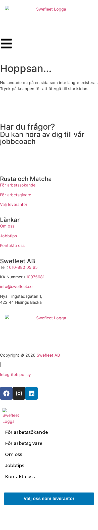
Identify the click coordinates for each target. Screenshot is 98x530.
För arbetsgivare (15, 194)
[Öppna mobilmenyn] (6, 43)
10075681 (35, 276)
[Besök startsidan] (49, 327)
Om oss (7, 226)
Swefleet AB (48, 355)
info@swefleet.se (16, 286)
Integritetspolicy (15, 374)
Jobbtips (8, 235)
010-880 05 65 (23, 267)
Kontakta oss (12, 245)
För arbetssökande (17, 184)
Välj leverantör (13, 204)
